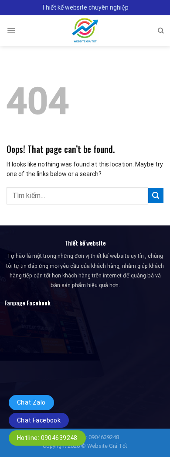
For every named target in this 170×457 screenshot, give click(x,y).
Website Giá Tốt (107, 446)
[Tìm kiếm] (160, 30)
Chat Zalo (31, 402)
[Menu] (11, 31)
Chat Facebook (39, 420)
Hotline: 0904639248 (47, 437)
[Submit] (155, 195)
